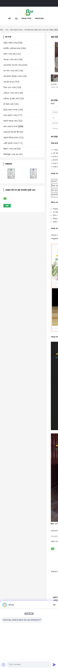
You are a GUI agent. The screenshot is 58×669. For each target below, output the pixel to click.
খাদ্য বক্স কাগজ (8, 82)
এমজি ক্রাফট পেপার (10, 143)
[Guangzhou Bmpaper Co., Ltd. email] (6, 198)
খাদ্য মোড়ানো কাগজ (16, 30)
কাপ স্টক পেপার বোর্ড (10, 70)
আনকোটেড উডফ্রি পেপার (12, 76)
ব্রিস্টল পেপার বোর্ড (9, 148)
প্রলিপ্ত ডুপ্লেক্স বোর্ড (10, 98)
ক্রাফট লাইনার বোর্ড (10, 121)
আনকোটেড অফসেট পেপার (12, 65)
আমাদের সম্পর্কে (26, 18)
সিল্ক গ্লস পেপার (9, 87)
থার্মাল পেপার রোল (9, 54)
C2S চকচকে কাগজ (10, 109)
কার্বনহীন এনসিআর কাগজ (11, 48)
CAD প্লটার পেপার (10, 42)
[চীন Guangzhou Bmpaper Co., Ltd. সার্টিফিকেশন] (11, 173)
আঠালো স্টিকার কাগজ (10, 137)
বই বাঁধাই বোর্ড (8, 104)
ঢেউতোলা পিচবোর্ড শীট (11, 132)
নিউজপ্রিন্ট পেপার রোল (10, 154)
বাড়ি (9, 18)
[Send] (54, 665)
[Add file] (3, 665)
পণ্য (16, 18)
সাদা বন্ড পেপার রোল (10, 59)
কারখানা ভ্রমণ (39, 18)
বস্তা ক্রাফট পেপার (10, 115)
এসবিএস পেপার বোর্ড (10, 93)
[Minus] (54, 604)
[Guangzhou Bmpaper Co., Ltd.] (29, 12)
